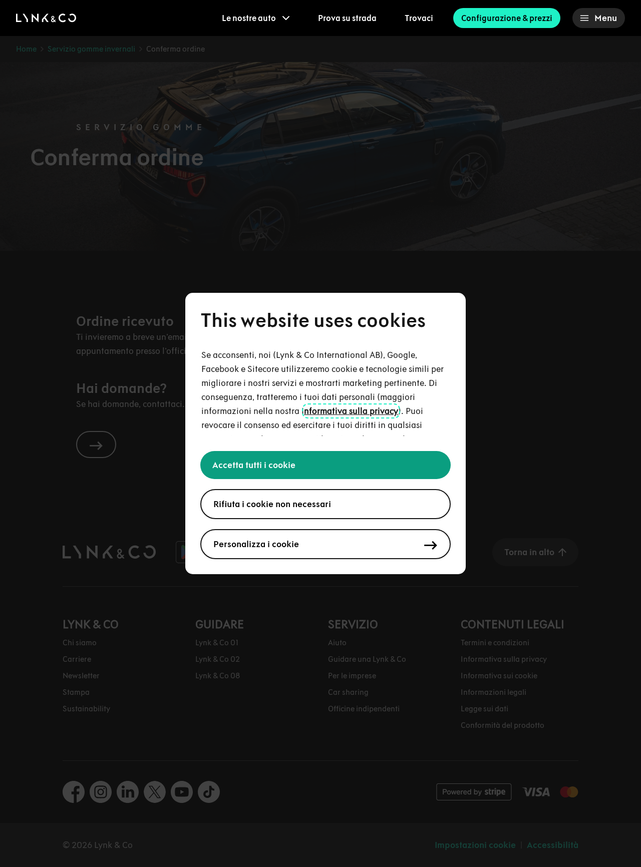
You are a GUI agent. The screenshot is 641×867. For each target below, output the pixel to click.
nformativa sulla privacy (351, 410)
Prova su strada (347, 18)
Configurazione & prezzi (506, 18)
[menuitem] (256, 18)
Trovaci (419, 18)
